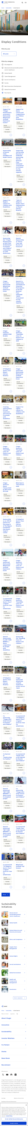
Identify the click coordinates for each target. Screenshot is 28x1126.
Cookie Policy (9, 1116)
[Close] (26, 1105)
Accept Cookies (14, 1123)
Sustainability (8, 7)
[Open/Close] (26, 1018)
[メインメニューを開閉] (26, 2)
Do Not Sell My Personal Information (14, 1119)
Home (2, 7)
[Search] (22, 2)
